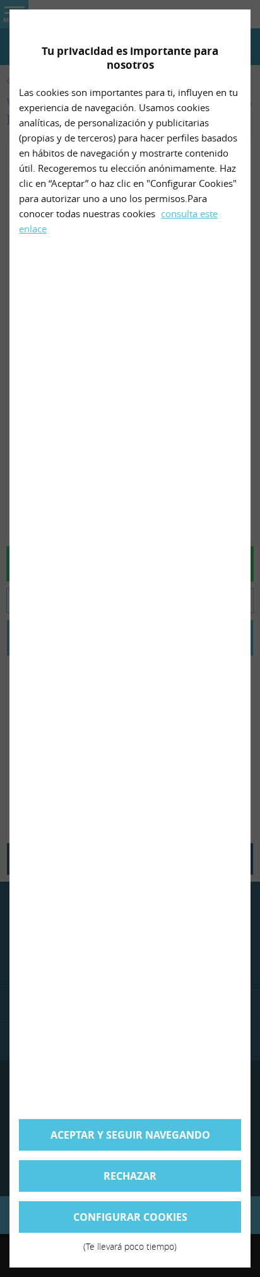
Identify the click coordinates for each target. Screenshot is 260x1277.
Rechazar (130, 1176)
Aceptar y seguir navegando (130, 1135)
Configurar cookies (130, 1221)
